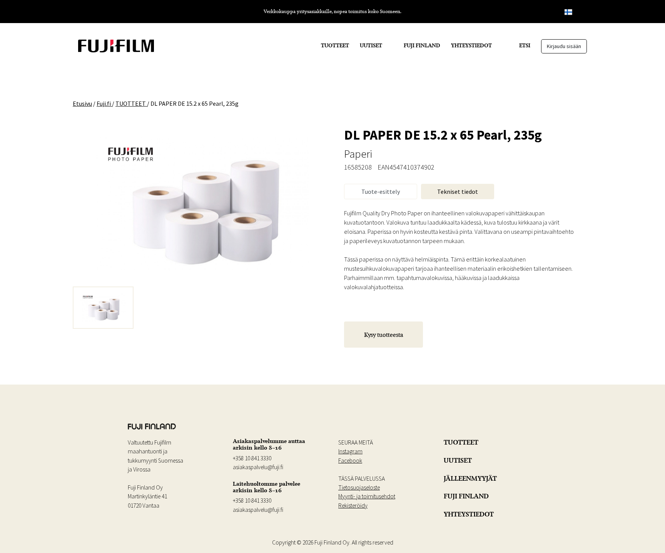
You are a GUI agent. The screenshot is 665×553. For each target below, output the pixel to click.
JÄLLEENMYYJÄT (470, 478)
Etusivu (82, 103)
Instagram (350, 451)
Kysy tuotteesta (383, 334)
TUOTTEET (335, 45)
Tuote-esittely (380, 191)
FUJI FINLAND (422, 45)
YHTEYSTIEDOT (471, 45)
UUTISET (371, 45)
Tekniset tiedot (457, 191)
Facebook (350, 460)
